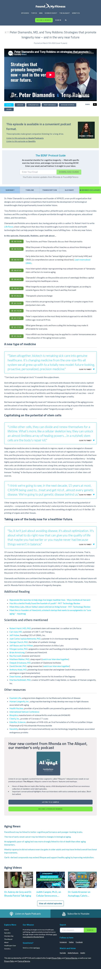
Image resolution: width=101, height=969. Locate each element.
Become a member (44, 20)
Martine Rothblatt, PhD (20, 680)
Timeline (30, 190)
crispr (9, 109)
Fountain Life (15, 698)
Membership (8, 936)
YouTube (63, 953)
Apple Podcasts (73, 953)
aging (9, 105)
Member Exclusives (90, 190)
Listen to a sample (50, 802)
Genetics (76, 13)
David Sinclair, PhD (17, 666)
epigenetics (33, 105)
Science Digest (51, 13)
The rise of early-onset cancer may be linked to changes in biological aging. (37, 836)
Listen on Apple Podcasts (28, 913)
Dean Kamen (15, 676)
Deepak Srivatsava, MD (20, 662)
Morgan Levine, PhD (18, 649)
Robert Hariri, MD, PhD (20, 628)
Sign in (58, 20)
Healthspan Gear (10, 946)
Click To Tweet (85, 369)
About (6, 942)
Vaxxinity (13, 729)
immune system (67, 105)
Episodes (25, 13)
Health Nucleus (16, 708)
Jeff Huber (14, 635)
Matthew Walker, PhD (19, 659)
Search (90, 930)
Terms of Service (71, 958)
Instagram (63, 942)
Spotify (82, 953)
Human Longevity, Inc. (19, 701)
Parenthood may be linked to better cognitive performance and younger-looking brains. (43, 832)
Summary (10, 190)
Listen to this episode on (25, 138)
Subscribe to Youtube (78, 913)
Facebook (79, 942)
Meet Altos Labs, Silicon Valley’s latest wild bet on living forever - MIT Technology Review (49, 606)
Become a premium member (50, 809)
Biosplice (13, 715)
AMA (41, 13)
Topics (34, 13)
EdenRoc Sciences (17, 722)
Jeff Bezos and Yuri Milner (21, 645)
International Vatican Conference (24, 711)
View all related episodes (50, 903)
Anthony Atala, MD (18, 669)
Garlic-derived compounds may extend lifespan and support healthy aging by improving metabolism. (49, 857)
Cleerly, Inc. (14, 718)
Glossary (69, 190)
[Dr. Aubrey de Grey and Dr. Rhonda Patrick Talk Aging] (18, 882)
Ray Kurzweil (15, 656)
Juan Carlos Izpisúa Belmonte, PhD (25, 638)
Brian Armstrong (17, 652)
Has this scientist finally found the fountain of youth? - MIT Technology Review (44, 603)
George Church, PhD (18, 642)
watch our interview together (55, 659)
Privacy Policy (57, 958)
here (38, 948)
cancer (20, 105)
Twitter (71, 942)
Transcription (49, 190)
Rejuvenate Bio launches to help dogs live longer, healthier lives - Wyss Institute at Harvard (49, 600)
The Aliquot (64, 13)
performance (50, 105)
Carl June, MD (15, 631)
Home (6, 930)
